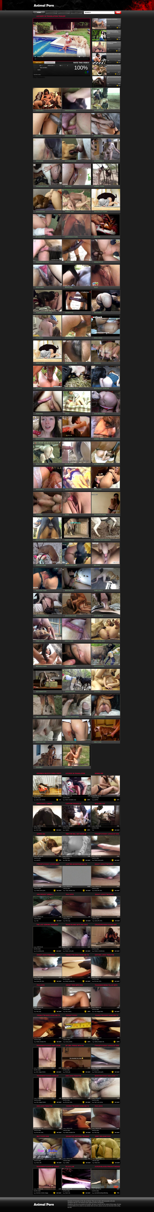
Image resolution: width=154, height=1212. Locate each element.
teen (97, 981)
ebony (69, 1011)
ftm (98, 890)
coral (40, 799)
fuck (99, 1162)
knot (37, 830)
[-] (88, 71)
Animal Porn (44, 5)
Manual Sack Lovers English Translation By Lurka (112, 32)
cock (70, 951)
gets (102, 860)
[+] (85, 72)
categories (51, 12)
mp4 (95, 1102)
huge (40, 830)
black (66, 1193)
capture (67, 830)
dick (37, 1072)
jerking (40, 951)
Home (39, 12)
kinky (96, 1162)
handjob (71, 981)
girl (69, 1072)
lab (69, 1193)
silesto (43, 799)
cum (95, 1011)
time (69, 860)
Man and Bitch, (43, 67)
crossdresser (101, 951)
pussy (99, 860)
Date (76, 12)
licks (101, 890)
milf (40, 1162)
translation (71, 799)
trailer (39, 69)
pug (69, 920)
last (43, 951)
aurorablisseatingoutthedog (101, 1193)
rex (37, 951)
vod (37, 920)
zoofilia (67, 1162)
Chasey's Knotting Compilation (111, 43)
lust (75, 799)
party (37, 799)
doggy (98, 1011)
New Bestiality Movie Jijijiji (113, 54)
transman (38, 1193)
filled (102, 1011)
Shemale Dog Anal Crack (113, 65)
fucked (96, 951)
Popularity (64, 12)
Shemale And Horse (112, 19)
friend (66, 1072)
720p (67, 890)
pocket (70, 1041)
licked (95, 860)
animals (70, 890)
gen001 (96, 799)
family (66, 981)
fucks (37, 1162)
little (66, 860)
